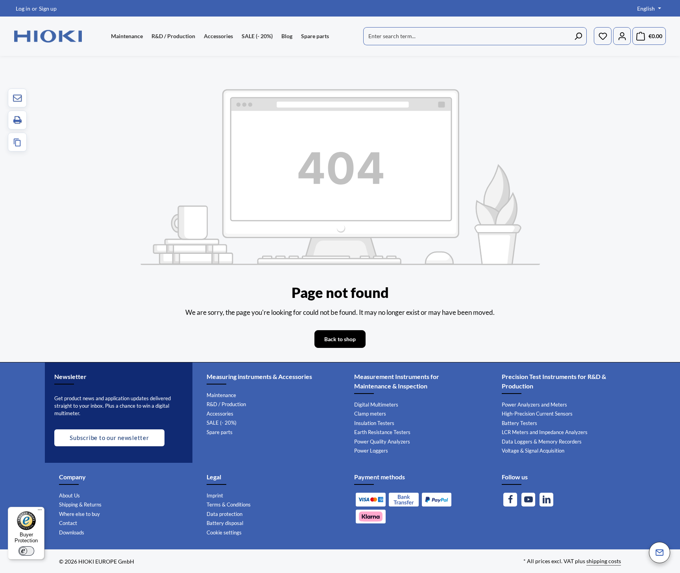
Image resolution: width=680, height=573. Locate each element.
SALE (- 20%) (222, 423)
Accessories (220, 413)
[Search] (578, 36)
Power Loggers (371, 450)
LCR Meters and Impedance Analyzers (545, 432)
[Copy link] (17, 142)
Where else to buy (79, 514)
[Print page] (17, 120)
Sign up (48, 8)
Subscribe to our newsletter (109, 437)
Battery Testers (519, 423)
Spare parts (220, 432)
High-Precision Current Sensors (537, 413)
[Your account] (622, 36)
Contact (68, 523)
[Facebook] (510, 499)
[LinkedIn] (546, 499)
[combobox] (466, 36)
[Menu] (39, 511)
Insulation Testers (374, 423)
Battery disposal (225, 523)
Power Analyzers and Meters (534, 404)
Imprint (215, 495)
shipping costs (603, 561)
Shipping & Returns (80, 504)
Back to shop (340, 339)
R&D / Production (226, 404)
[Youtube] (528, 499)
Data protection (224, 514)
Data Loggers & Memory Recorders (542, 441)
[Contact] (659, 552)
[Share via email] (17, 98)
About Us (69, 495)
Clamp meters (370, 413)
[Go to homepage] (48, 36)
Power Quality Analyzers (382, 441)
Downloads (71, 532)
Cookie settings (224, 532)
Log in (23, 8)
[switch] (26, 551)
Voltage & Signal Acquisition (533, 450)
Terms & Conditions (229, 504)
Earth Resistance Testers (382, 432)
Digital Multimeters (376, 404)
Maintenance (221, 395)
